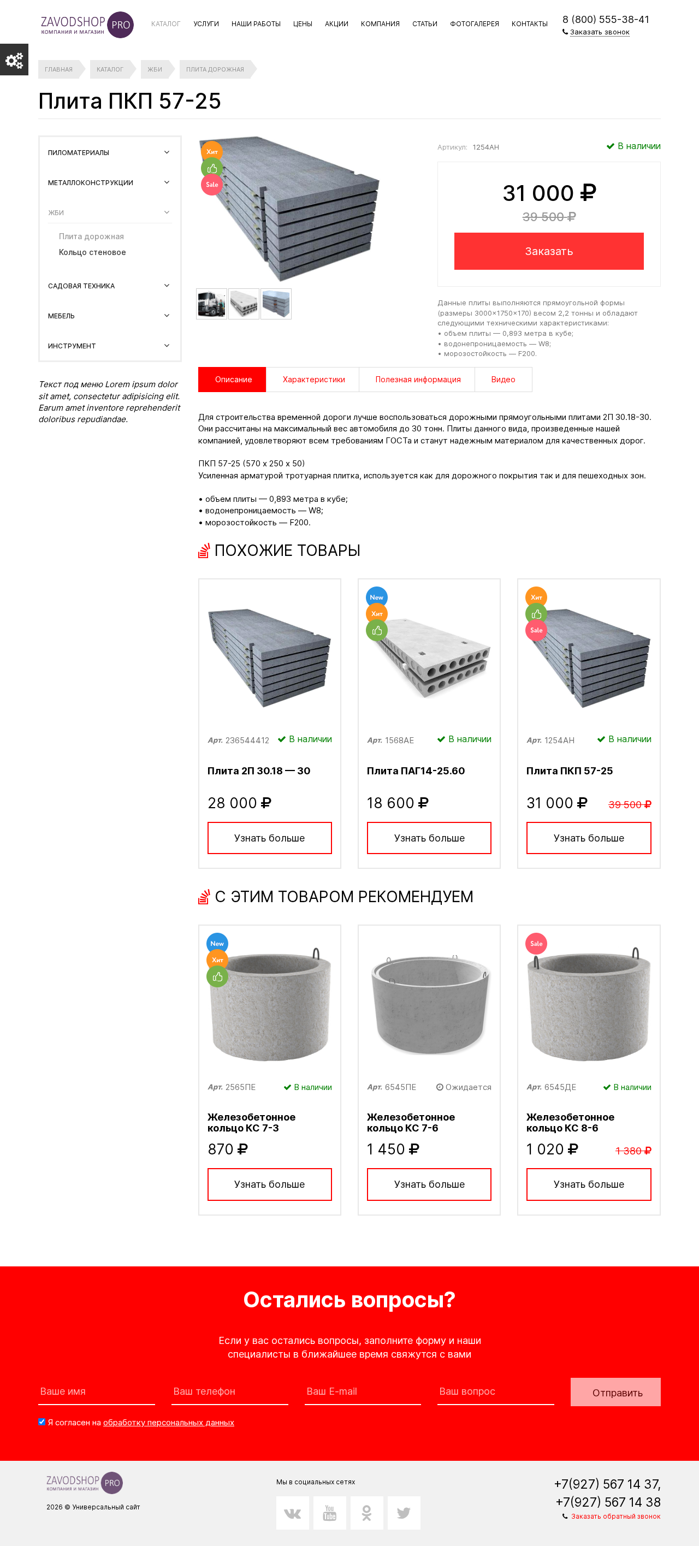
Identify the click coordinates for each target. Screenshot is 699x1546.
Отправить (618, 1393)
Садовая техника (81, 286)
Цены (302, 24)
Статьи (424, 24)
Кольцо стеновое (92, 252)
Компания (380, 24)
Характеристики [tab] (314, 379)
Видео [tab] (503, 379)
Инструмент (72, 346)
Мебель (61, 316)
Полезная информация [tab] (418, 379)
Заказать (549, 251)
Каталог (166, 24)
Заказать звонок (600, 31)
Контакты (530, 24)
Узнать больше (269, 838)
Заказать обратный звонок (616, 1516)
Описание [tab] (233, 379)
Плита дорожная (91, 236)
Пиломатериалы (78, 153)
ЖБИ (56, 213)
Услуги (206, 24)
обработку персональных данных (168, 1422)
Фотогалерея (474, 24)
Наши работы (256, 24)
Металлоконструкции (90, 183)
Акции (336, 24)
